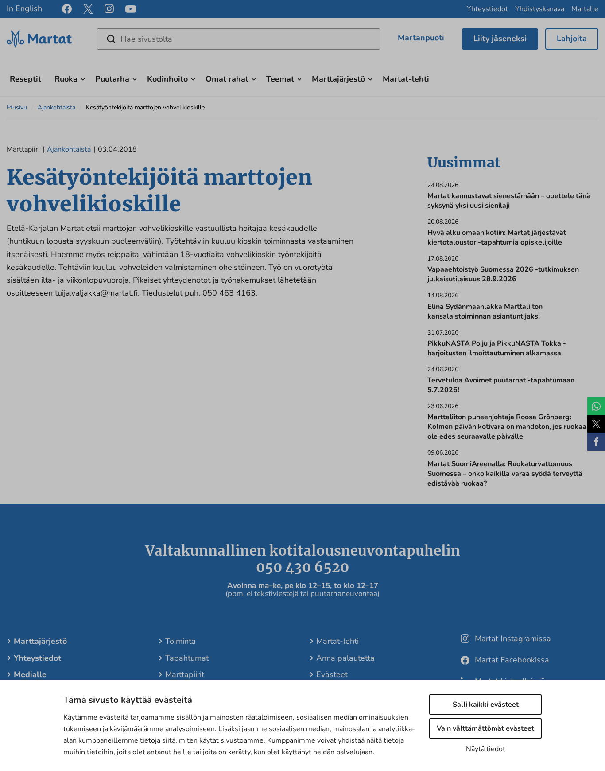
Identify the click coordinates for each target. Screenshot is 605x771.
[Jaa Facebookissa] (596, 442)
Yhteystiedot (487, 9)
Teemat (280, 79)
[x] (88, 9)
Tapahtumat (187, 658)
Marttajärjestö (338, 79)
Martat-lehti (406, 79)
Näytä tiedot (485, 749)
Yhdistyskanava (539, 9)
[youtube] (130, 9)
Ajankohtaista (56, 107)
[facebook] (67, 9)
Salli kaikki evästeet (486, 704)
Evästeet (332, 674)
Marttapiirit (184, 674)
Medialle (30, 674)
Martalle (584, 9)
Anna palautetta (345, 658)
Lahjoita (572, 38)
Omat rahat (227, 79)
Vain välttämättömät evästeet (485, 728)
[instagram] (109, 9)
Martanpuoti (421, 37)
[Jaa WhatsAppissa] (596, 406)
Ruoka (66, 79)
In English (24, 8)
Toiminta (180, 641)
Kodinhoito (167, 79)
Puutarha (112, 79)
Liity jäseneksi (500, 38)
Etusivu (17, 107)
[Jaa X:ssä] (596, 424)
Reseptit (25, 79)
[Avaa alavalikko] (83, 78)
